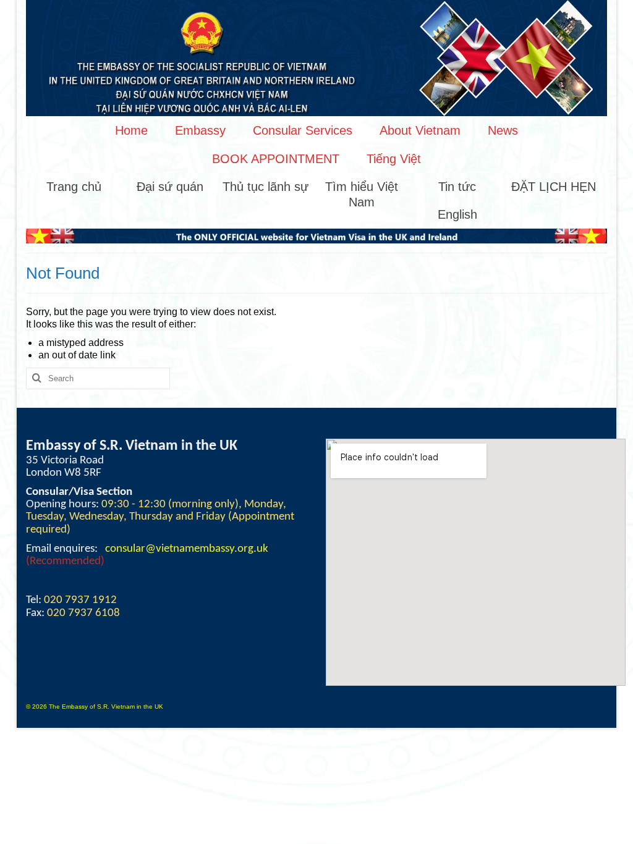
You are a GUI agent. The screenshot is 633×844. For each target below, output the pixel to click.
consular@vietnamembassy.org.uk (186, 549)
